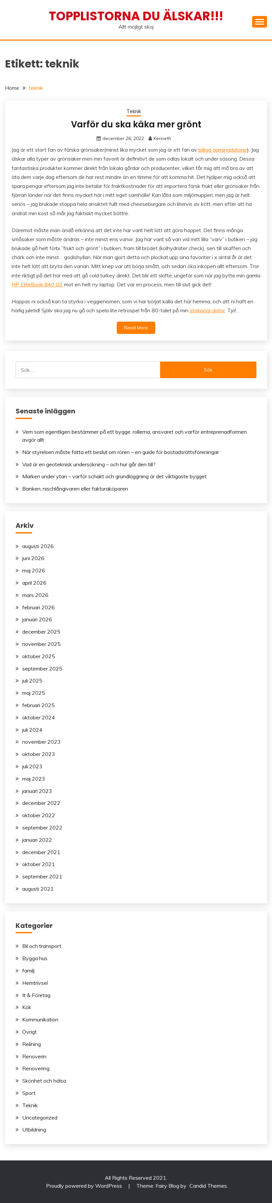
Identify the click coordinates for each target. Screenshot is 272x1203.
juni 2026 (33, 558)
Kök (26, 1007)
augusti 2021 (38, 888)
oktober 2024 (38, 717)
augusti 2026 (38, 546)
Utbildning (34, 1129)
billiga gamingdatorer (222, 149)
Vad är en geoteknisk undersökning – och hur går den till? (89, 464)
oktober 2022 (38, 815)
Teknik (133, 111)
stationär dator (207, 310)
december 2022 (41, 803)
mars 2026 (35, 595)
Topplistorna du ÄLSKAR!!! (136, 16)
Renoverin (34, 1056)
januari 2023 (37, 791)
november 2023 (41, 741)
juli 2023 (32, 766)
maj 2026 (33, 570)
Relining (31, 1044)
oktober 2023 (38, 754)
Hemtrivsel (35, 982)
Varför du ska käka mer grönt (136, 124)
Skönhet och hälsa (44, 1080)
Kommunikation (40, 1019)
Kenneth (162, 138)
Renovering (35, 1068)
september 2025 (42, 668)
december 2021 (41, 852)
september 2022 (42, 827)
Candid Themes (208, 1185)
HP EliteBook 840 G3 (37, 284)
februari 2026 (38, 607)
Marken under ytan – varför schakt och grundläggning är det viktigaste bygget (114, 476)
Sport (28, 1093)
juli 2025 (32, 680)
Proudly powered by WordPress (84, 1185)
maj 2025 (33, 692)
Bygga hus (34, 958)
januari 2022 (37, 839)
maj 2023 (33, 778)
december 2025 (41, 631)
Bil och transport (41, 946)
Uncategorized (39, 1117)
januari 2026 (37, 619)
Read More (136, 328)
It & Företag (36, 995)
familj (28, 970)
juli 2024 (32, 729)
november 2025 (41, 644)
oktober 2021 (38, 864)
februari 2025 (38, 705)
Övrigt (29, 1031)
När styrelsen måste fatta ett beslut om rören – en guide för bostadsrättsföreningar (120, 452)
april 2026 (34, 582)
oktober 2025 (38, 656)
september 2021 (42, 876)
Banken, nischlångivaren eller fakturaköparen (75, 488)
